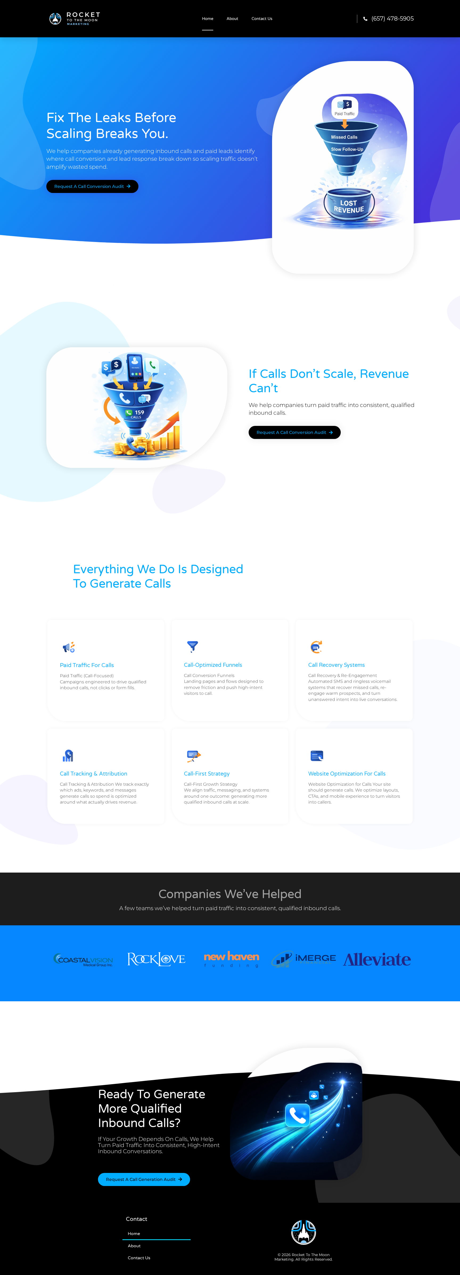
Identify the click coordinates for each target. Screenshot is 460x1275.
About (232, 18)
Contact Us (262, 18)
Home (207, 18)
